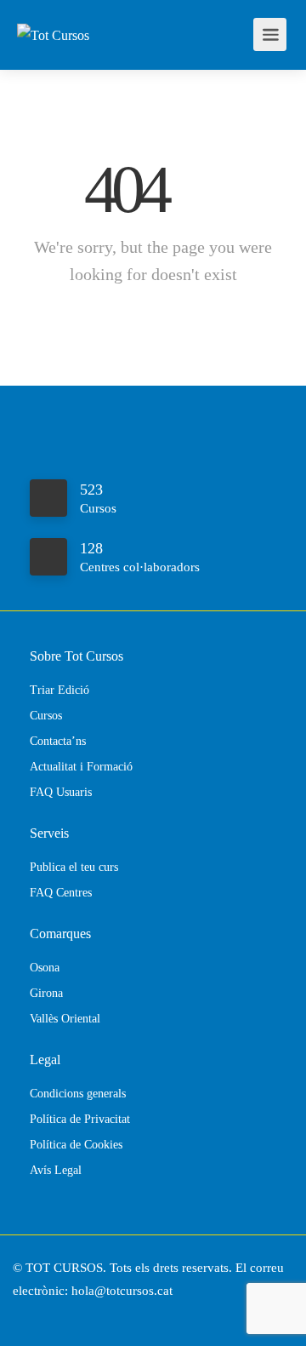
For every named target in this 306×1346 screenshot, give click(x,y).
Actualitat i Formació (81, 766)
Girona (46, 993)
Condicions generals (78, 1093)
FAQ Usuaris (61, 792)
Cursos (46, 715)
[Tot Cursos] (53, 11)
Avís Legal (56, 1170)
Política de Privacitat (80, 1119)
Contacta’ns (58, 741)
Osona (45, 967)
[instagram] (58, 1314)
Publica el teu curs (74, 867)
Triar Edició (59, 690)
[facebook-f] (30, 1314)
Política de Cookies (76, 1144)
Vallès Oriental (65, 1018)
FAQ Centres (61, 892)
